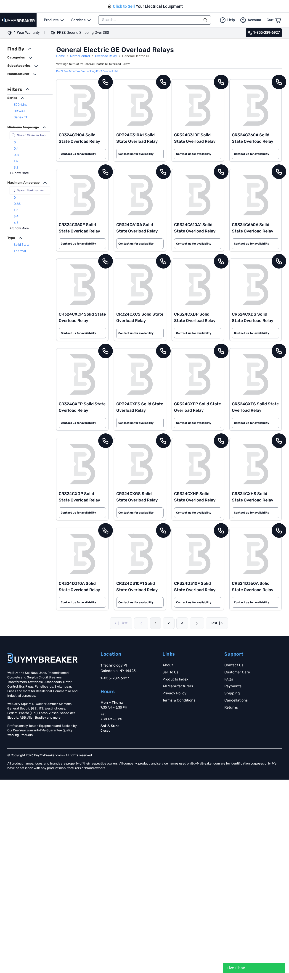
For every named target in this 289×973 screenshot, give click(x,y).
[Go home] (42, 658)
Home (60, 56)
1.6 (16, 161)
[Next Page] (197, 623)
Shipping (232, 693)
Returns (231, 707)
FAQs (228, 679)
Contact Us (233, 665)
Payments (232, 686)
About (167, 665)
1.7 (16, 210)
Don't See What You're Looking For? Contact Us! (87, 71)
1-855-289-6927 (115, 678)
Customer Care (237, 672)
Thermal (20, 251)
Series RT (20, 117)
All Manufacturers (177, 686)
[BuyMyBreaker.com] (18, 20)
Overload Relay (106, 56)
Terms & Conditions (178, 700)
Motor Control (80, 56)
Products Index (175, 679)
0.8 (16, 155)
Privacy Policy (174, 693)
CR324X (20, 111)
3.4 (16, 216)
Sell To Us (170, 672)
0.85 (17, 204)
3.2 (16, 167)
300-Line (20, 105)
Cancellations (236, 700)
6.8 (16, 223)
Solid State (21, 245)
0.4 (16, 148)
